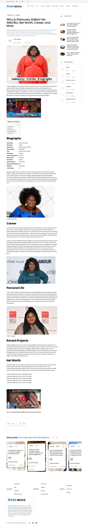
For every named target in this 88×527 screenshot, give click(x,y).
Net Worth (11, 133)
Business (52, 446)
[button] (28, 1)
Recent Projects (12, 131)
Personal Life (11, 130)
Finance (10, 446)
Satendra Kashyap (13, 461)
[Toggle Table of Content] (17, 124)
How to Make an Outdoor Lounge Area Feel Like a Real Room (73, 54)
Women (68, 73)
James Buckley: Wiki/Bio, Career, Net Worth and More (26, 412)
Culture (31, 445)
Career (10, 128)
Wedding (68, 86)
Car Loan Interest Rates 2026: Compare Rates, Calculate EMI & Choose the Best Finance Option (73, 39)
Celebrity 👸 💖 (10, 15)
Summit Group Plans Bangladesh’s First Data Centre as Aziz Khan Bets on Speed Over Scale (73, 47)
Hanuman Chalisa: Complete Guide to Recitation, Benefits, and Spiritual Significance (73, 32)
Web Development (71, 99)
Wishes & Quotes (70, 80)
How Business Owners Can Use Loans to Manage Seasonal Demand (73, 25)
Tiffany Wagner (17, 39)
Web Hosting (69, 92)
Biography (18, 15)
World (67, 67)
